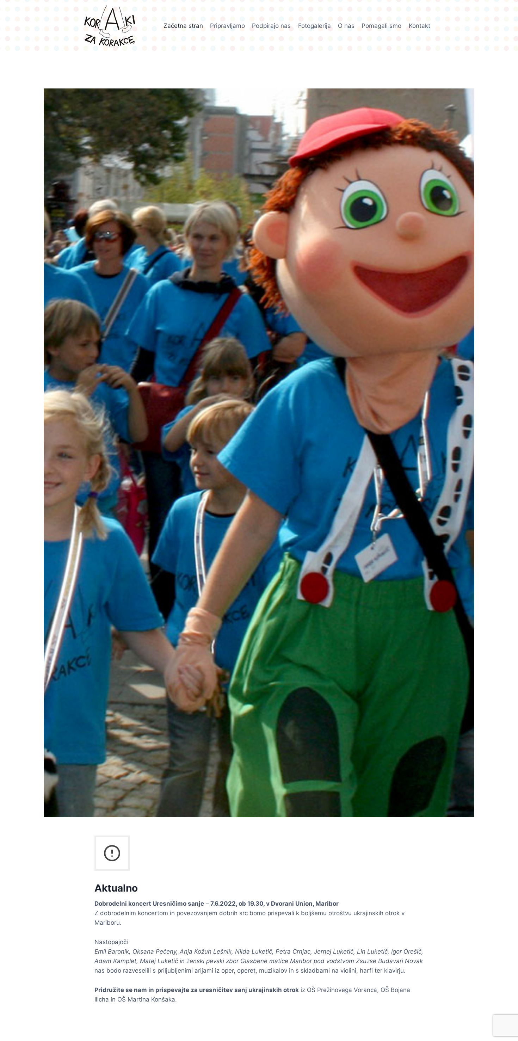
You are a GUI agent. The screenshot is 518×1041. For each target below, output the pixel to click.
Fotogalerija (314, 25)
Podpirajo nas (271, 25)
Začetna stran (183, 25)
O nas (346, 25)
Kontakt (419, 25)
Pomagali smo (381, 25)
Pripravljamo (227, 25)
